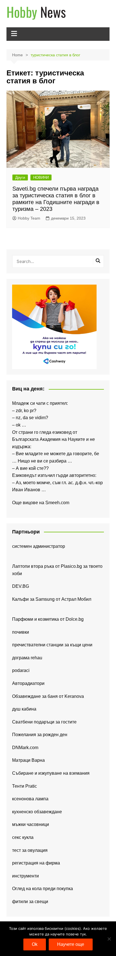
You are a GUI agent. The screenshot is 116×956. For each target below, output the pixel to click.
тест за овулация (30, 850)
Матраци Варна (28, 760)
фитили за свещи (30, 901)
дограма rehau (27, 657)
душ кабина (24, 709)
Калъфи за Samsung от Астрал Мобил (51, 599)
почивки (20, 632)
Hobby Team (29, 218)
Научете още (70, 944)
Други (20, 177)
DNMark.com (25, 747)
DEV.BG (20, 586)
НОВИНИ (41, 177)
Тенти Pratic (24, 786)
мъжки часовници (30, 824)
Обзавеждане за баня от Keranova (48, 696)
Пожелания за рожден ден (39, 734)
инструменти (25, 876)
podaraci (21, 670)
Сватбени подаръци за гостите (44, 722)
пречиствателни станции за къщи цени (52, 644)
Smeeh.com (57, 502)
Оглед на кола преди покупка (42, 888)
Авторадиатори (28, 683)
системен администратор (38, 546)
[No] (109, 939)
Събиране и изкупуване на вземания (51, 773)
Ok (34, 944)
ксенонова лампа (30, 798)
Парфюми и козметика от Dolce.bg (48, 619)
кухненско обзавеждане (37, 811)
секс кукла (23, 837)
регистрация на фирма (36, 863)
